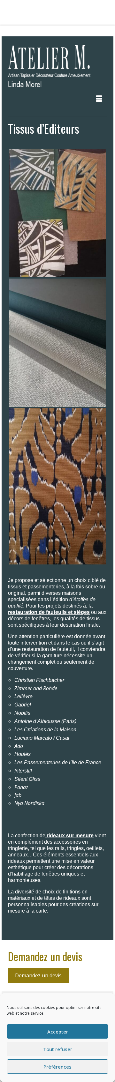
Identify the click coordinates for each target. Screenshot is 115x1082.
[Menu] (99, 98)
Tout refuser (57, 1049)
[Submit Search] (25, 31)
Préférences (57, 1066)
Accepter (57, 1031)
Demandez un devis (38, 975)
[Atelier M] (57, 68)
